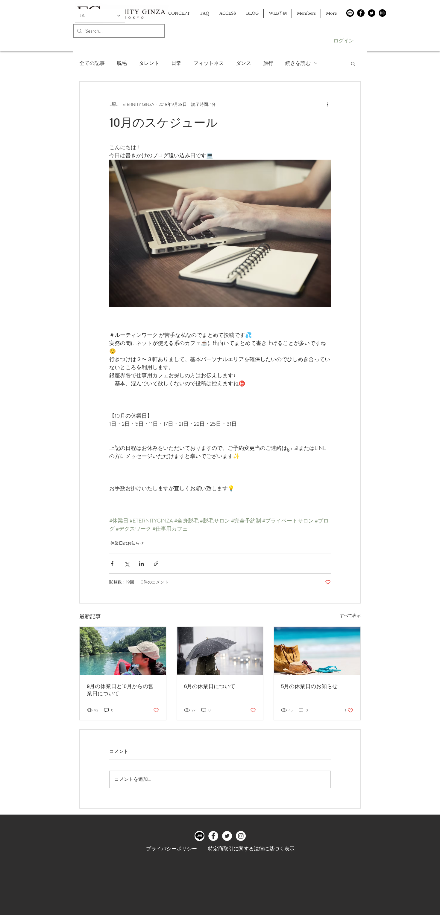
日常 (176, 63)
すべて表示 (350, 615)
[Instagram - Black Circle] (382, 13)
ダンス (243, 63)
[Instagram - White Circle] (241, 836)
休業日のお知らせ (127, 543)
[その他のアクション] (327, 104)
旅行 (268, 63)
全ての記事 (92, 63)
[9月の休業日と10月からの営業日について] (123, 651)
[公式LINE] (199, 836)
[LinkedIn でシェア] (141, 563)
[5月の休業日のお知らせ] (317, 651)
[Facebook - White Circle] (213, 836)
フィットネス (208, 63)
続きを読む (298, 63)
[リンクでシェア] (156, 563)
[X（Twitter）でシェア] (127, 563)
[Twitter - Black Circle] (371, 13)
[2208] (350, 13)
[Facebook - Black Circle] (361, 13)
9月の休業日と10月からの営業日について (120, 689)
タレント (149, 63)
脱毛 (122, 63)
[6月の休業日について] (220, 651)
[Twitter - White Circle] (227, 836)
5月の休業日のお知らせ (309, 686)
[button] (353, 63)
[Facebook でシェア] (112, 563)
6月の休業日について (209, 686)
